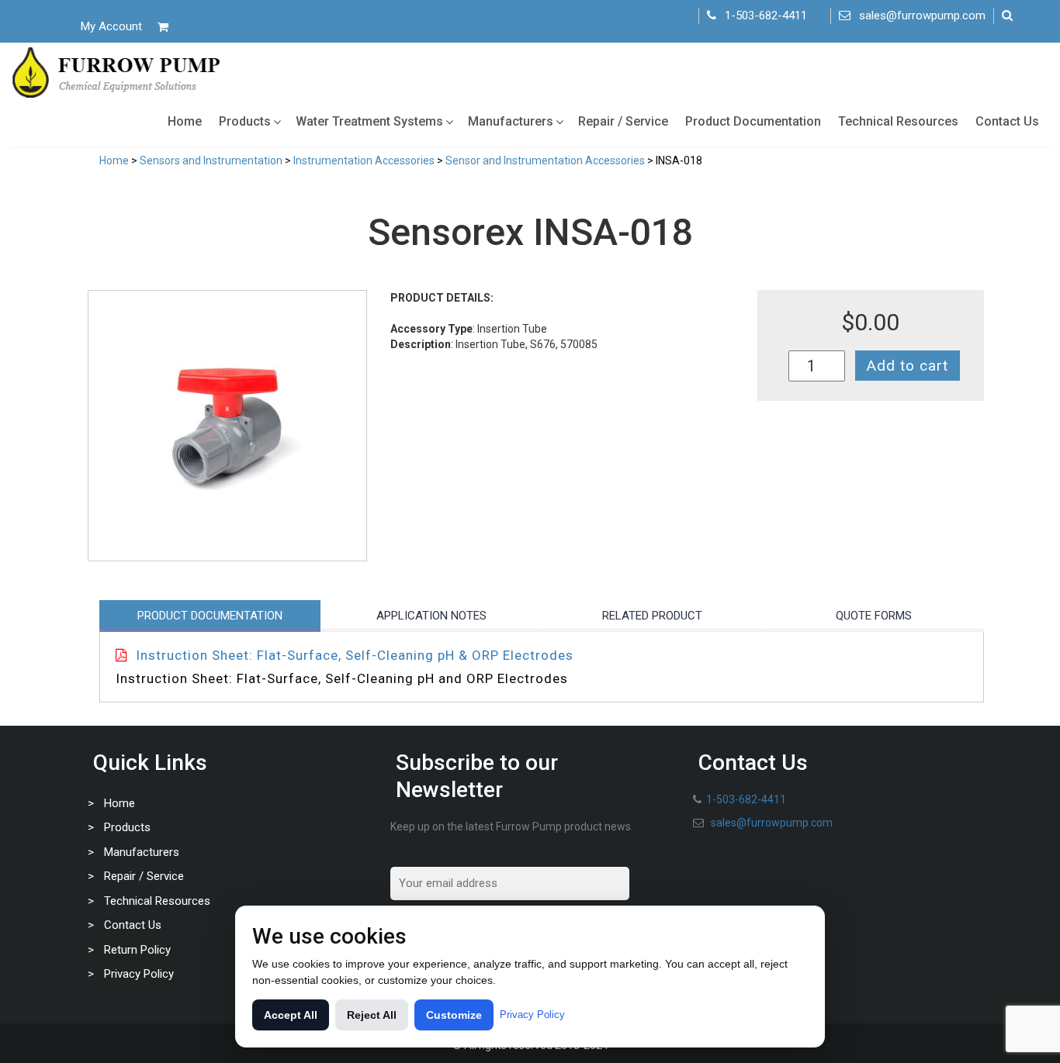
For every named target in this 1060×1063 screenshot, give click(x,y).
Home (185, 121)
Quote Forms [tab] (874, 616)
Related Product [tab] (652, 616)
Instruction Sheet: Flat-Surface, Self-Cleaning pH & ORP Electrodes (354, 655)
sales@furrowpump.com (922, 15)
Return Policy (137, 950)
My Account (111, 26)
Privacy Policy (139, 974)
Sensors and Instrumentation (211, 160)
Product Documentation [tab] (209, 616)
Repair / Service (623, 121)
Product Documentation (753, 121)
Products (245, 121)
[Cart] (163, 27)
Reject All (372, 1015)
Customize (454, 1015)
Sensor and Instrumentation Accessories (545, 160)
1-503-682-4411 (766, 15)
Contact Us (1007, 121)
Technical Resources (898, 121)
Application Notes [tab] (431, 616)
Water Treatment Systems (369, 121)
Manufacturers (510, 121)
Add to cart (907, 365)
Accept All (290, 1015)
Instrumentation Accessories (364, 160)
